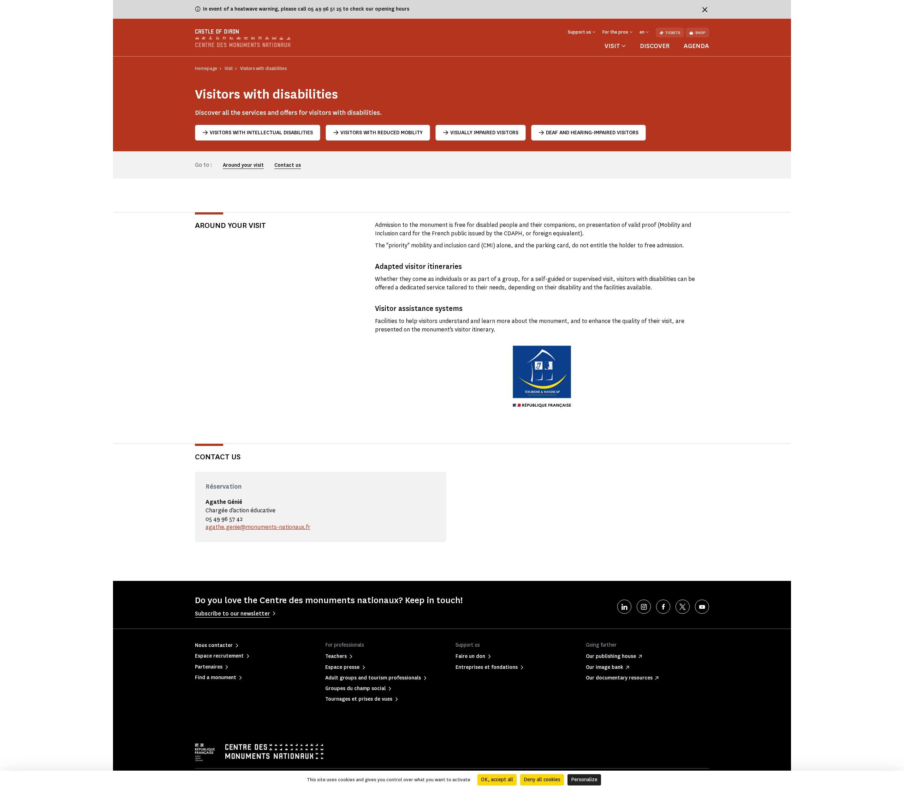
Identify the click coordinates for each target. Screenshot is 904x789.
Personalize (584, 779)
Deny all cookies (542, 779)
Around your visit (243, 165)
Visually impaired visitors (484, 132)
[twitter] (683, 607)
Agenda (696, 46)
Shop (700, 32)
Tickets (672, 32)
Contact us (287, 165)
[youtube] (702, 607)
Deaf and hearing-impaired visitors (592, 132)
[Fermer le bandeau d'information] (705, 9)
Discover (655, 46)
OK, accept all (497, 779)
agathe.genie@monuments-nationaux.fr (258, 527)
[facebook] (663, 607)
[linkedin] (624, 607)
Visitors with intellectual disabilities (261, 132)
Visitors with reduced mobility (381, 132)
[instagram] (644, 607)
